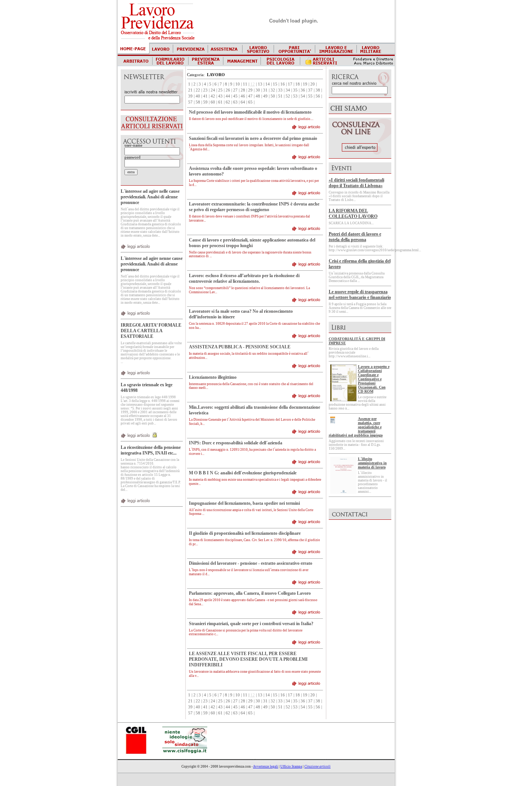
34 (288, 90)
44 (228, 96)
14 (267, 84)
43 (220, 96)
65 (250, 102)
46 (243, 96)
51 (280, 96)
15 (275, 84)
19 (305, 84)
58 (198, 102)
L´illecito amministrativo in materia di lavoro (372, 463)
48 (258, 96)
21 (190, 90)
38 (318, 90)
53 (295, 96)
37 (310, 90)
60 (213, 102)
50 (273, 96)
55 (310, 96)
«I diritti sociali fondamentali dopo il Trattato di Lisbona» (356, 182)
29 (250, 90)
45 (235, 96)
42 (213, 96)
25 (220, 90)
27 (235, 90)
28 (243, 90)
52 (288, 96)
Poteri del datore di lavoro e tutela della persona (355, 236)
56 (318, 96)
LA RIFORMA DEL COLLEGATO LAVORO (353, 213)
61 (220, 102)
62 (228, 102)
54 (303, 96)
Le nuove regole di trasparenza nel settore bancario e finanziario (360, 294)
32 (273, 90)
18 (297, 84)
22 (198, 90)
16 (282, 84)
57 (190, 102)
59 (205, 102)
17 (290, 84)
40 (198, 96)
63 (235, 102)
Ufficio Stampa (291, 766)
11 (245, 84)
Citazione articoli (317, 766)
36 (303, 90)
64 (243, 102)
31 (265, 90)
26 (228, 90)
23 (205, 90)
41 (205, 96)
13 (260, 84)
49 (265, 96)
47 (250, 96)
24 (213, 90)
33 (280, 90)
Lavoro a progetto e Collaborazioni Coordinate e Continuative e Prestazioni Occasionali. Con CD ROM (373, 378)
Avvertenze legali (265, 766)
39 (190, 96)
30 (258, 90)
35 (295, 90)
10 (237, 84)
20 (312, 84)
